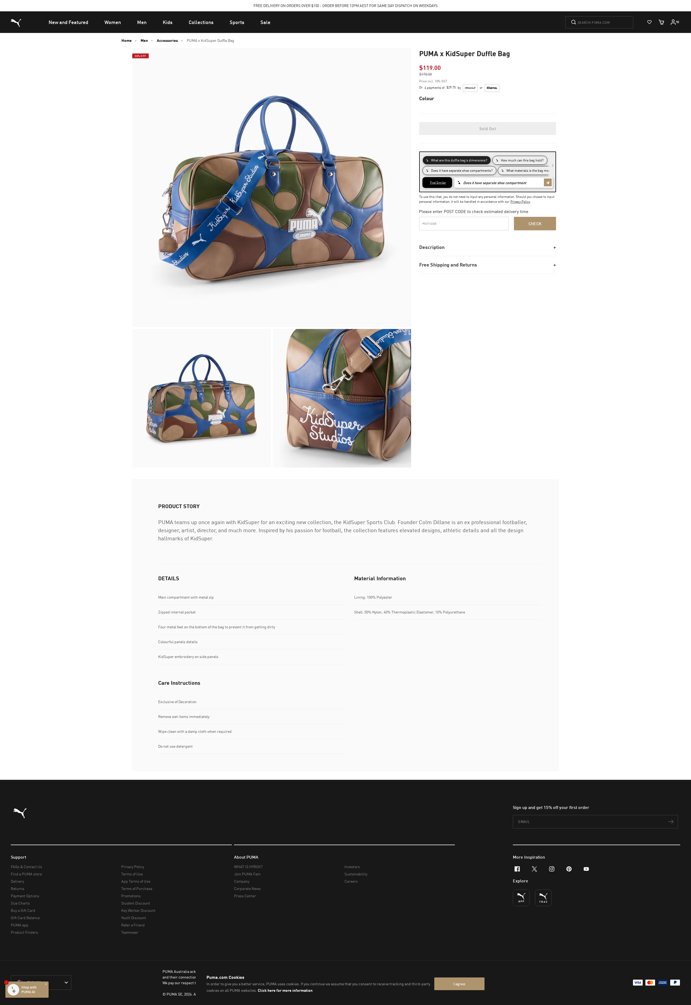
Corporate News (247, 888)
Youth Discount (133, 917)
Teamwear (129, 932)
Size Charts (20, 903)
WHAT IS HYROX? (248, 866)
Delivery (17, 881)
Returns (17, 888)
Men (144, 40)
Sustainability (355, 874)
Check (535, 223)
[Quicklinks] (675, 22)
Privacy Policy (520, 202)
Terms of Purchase (136, 888)
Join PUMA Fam (247, 874)
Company (241, 881)
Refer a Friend (133, 925)
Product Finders (24, 932)
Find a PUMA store (26, 874)
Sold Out (487, 128)
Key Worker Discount (138, 910)
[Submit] (574, 22)
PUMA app (19, 925)
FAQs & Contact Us (26, 866)
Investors (352, 866)
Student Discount (135, 903)
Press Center (245, 895)
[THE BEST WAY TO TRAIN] (543, 897)
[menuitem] (68, 22)
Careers (351, 881)
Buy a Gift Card (23, 910)
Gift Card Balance (25, 917)
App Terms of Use (135, 881)
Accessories (167, 40)
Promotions (131, 895)
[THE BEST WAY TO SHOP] (521, 897)
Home (126, 40)
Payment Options (25, 895)
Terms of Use (132, 874)
